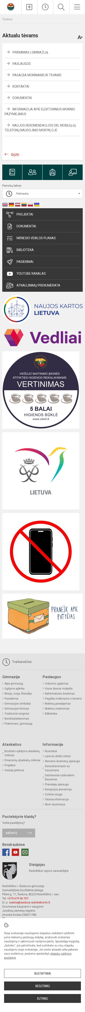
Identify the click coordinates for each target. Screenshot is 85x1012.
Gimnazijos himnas (17, 708)
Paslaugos (21, 64)
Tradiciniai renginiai (17, 713)
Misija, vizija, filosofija (18, 693)
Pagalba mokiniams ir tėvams (36, 75)
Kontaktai (20, 86)
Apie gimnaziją (14, 683)
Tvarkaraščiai (21, 662)
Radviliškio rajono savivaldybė (48, 871)
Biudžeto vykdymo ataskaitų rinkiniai (22, 753)
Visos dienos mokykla (59, 688)
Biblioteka (25, 250)
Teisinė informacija (57, 799)
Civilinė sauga (53, 794)
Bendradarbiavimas (17, 718)
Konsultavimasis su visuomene (57, 768)
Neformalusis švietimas (60, 693)
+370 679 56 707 (17, 898)
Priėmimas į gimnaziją (30, 52)
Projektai (25, 214)
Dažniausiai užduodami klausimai (59, 777)
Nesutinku (42, 986)
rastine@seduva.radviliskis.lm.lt (29, 902)
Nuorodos (51, 751)
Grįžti (15, 154)
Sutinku (42, 998)
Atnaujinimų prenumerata (38, 285)
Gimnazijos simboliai (18, 703)
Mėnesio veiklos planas (36, 238)
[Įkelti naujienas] (29, 7)
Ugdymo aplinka (14, 688)
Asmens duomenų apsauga (62, 761)
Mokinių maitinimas (57, 708)
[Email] (25, 852)
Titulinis (7, 19)
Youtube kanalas (31, 273)
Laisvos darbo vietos (58, 756)
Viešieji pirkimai (14, 770)
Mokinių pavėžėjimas (58, 703)
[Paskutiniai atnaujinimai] (45, 7)
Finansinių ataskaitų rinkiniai (22, 760)
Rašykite (11, 833)
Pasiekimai (25, 262)
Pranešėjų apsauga (57, 784)
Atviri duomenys (55, 804)
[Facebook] (6, 852)
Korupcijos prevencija (58, 789)
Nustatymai (42, 973)
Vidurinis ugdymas (56, 683)
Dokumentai (22, 98)
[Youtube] (15, 852)
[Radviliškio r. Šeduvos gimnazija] (10, 6)
